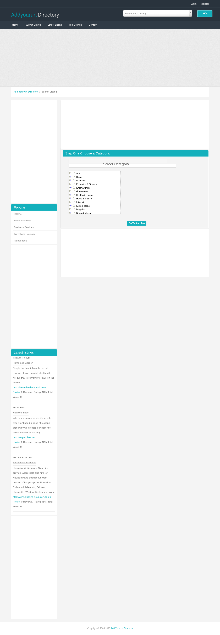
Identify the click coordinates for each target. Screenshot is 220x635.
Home (15, 24)
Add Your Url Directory (26, 91)
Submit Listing (33, 24)
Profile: (16, 392)
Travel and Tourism (24, 234)
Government (82, 191)
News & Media (83, 213)
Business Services (24, 227)
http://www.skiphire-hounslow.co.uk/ (32, 496)
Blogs (79, 177)
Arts (78, 173)
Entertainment (83, 188)
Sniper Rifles (19, 407)
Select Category (116, 162)
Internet (18, 213)
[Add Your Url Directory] (35, 14)
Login (193, 3)
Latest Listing (55, 24)
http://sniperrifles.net (24, 437)
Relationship (20, 240)
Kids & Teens (83, 206)
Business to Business (24, 462)
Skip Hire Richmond (22, 457)
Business (81, 180)
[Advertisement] (110, 58)
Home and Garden (23, 362)
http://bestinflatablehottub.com (29, 387)
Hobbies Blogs (21, 412)
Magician (80, 209)
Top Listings (75, 24)
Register (204, 3)
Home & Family (22, 220)
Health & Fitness (84, 195)
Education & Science (86, 184)
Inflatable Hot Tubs (21, 358)
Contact (93, 24)
